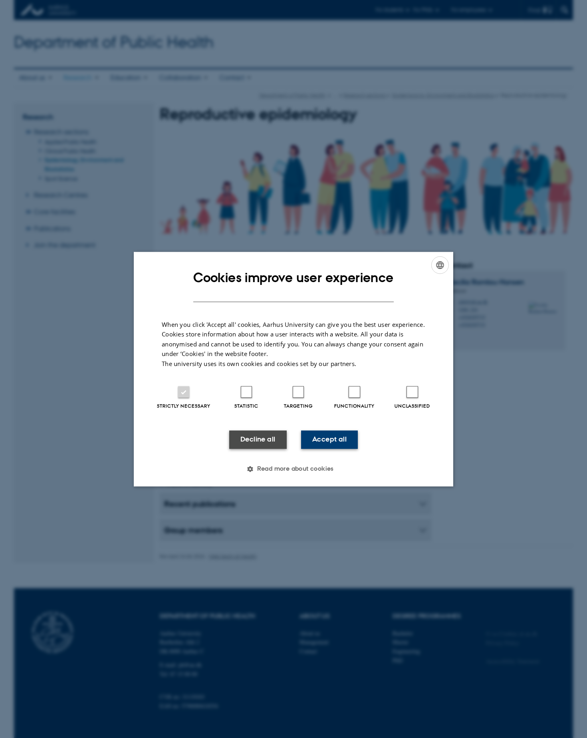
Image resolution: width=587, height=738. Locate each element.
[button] (293, 468)
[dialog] (293, 369)
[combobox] (440, 265)
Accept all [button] (329, 439)
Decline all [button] (257, 439)
